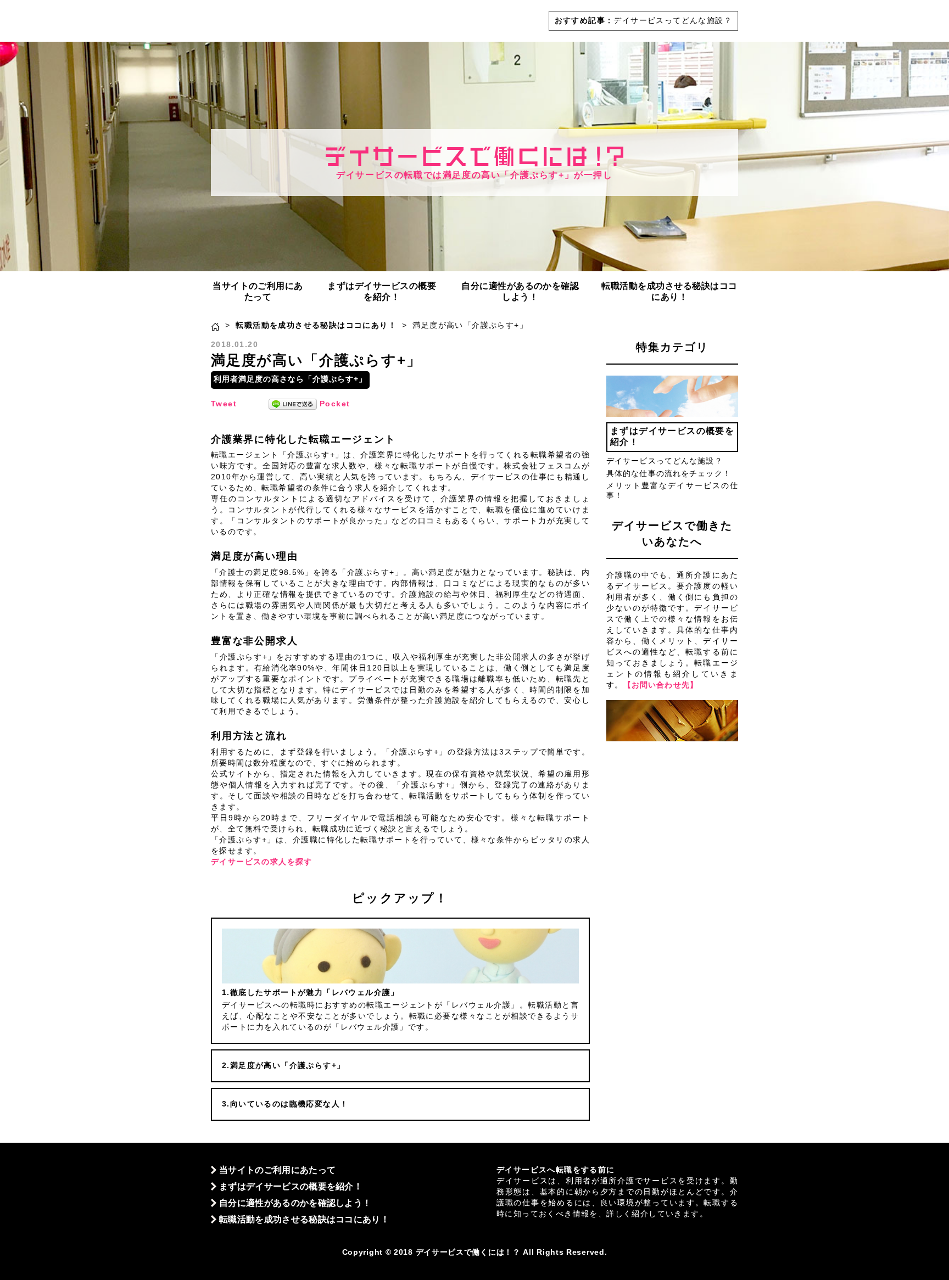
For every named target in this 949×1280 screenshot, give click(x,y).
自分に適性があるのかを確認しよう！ (520, 291)
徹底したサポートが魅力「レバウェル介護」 (314, 992)
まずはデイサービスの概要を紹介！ (381, 291)
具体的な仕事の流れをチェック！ (668, 473)
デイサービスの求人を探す (261, 861)
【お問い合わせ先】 (660, 684)
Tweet (224, 403)
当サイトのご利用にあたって (258, 291)
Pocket (335, 403)
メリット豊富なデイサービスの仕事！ (672, 490)
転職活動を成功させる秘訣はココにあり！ (669, 291)
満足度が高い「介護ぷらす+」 (287, 1065)
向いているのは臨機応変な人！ (289, 1103)
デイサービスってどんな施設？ (672, 20)
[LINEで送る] (293, 403)
